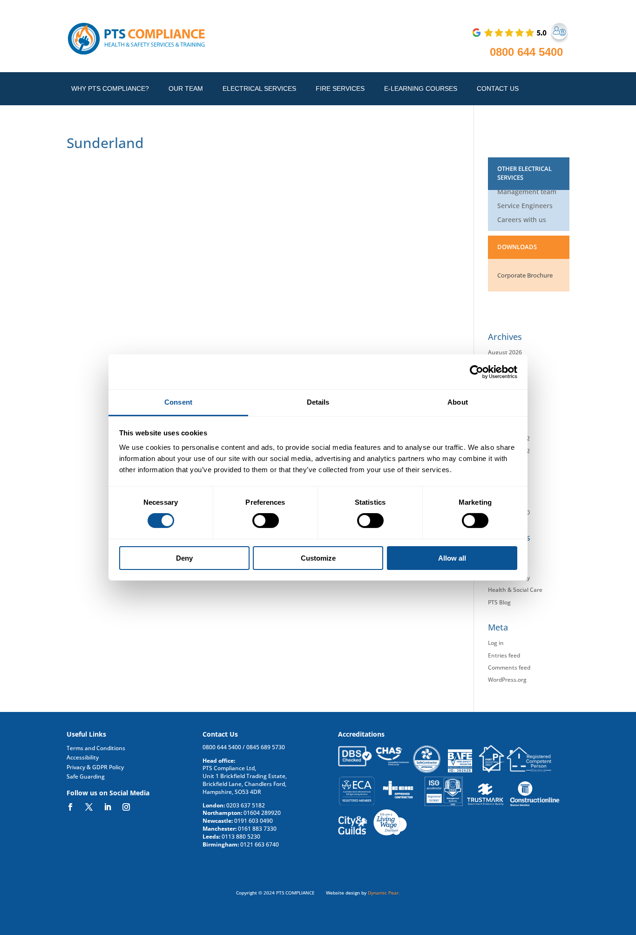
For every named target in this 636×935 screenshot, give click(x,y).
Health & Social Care (515, 590)
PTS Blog (499, 602)
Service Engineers (525, 206)
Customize (318, 558)
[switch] (265, 520)
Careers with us (521, 220)
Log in (496, 643)
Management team (526, 192)
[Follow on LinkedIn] (107, 806)
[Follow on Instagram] (126, 806)
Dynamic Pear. (384, 892)
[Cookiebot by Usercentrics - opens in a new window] (476, 372)
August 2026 (505, 352)
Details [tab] (318, 402)
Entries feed (504, 655)
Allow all (452, 558)
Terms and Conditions (96, 748)
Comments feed (509, 667)
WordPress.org (507, 680)
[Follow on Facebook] (70, 806)
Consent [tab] (178, 402)
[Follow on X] (88, 806)
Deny (184, 558)
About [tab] (457, 402)
